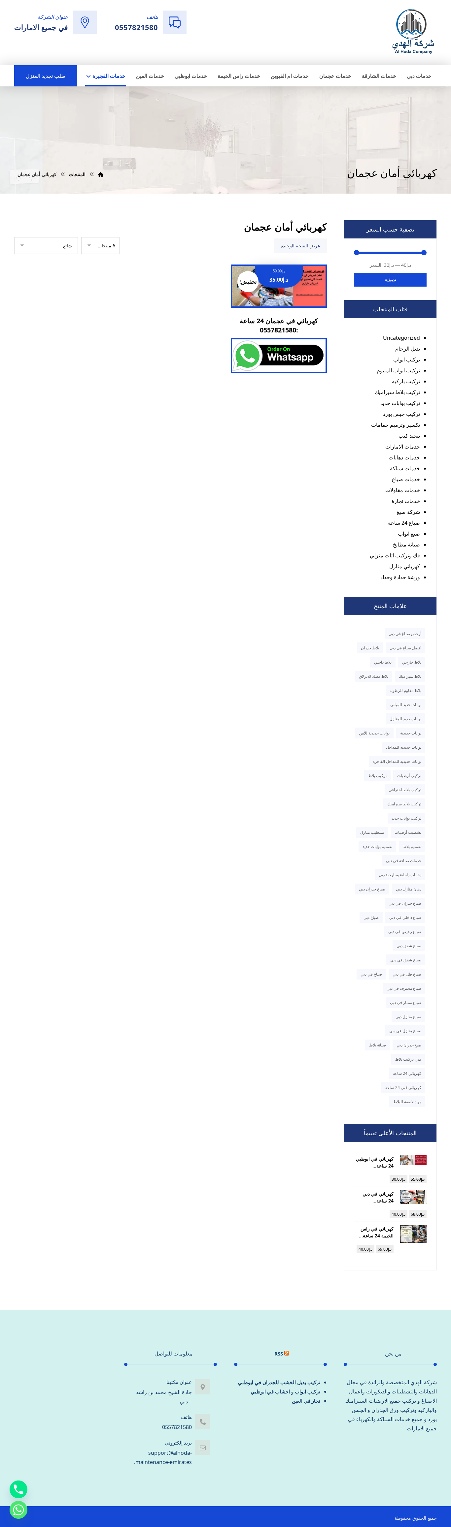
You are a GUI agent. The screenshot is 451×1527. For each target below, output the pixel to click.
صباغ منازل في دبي (405, 1031)
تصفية (390, 279)
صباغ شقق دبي (409, 946)
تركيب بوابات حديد (400, 403)
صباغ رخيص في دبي (404, 931)
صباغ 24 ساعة (404, 522)
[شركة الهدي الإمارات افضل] (413, 32)
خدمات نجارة (406, 501)
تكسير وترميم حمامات (395, 424)
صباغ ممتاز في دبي (405, 1002)
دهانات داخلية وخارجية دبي (400, 875)
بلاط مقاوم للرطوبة (405, 690)
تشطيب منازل (372, 832)
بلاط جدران (370, 648)
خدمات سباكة (405, 468)
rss (278, 1353)
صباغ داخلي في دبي (405, 917)
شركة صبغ (408, 511)
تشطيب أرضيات (408, 832)
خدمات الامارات (402, 446)
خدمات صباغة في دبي (403, 860)
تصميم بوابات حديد (377, 846)
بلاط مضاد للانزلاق (373, 676)
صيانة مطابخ (406, 544)
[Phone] (18, 1489)
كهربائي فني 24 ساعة (403, 1087)
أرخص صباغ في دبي (405, 634)
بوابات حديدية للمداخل (403, 747)
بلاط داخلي (383, 662)
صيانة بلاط (377, 1045)
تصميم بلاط (412, 846)
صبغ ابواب (409, 533)
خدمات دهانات (404, 457)
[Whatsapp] (18, 1510)
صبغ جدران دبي (409, 1045)
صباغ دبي (371, 917)
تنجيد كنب (409, 435)
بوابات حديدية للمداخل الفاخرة (397, 761)
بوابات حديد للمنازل (405, 719)
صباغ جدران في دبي (405, 903)
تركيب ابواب (406, 359)
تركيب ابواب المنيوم (398, 370)
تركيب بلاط (377, 775)
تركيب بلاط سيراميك (397, 392)
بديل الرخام (407, 348)
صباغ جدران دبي (372, 889)
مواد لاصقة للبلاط (407, 1102)
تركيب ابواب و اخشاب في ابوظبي (285, 1391)
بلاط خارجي (411, 662)
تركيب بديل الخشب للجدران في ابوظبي (279, 1382)
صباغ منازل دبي (408, 1016)
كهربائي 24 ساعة (407, 1073)
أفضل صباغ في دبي (405, 648)
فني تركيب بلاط (408, 1059)
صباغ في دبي (371, 974)
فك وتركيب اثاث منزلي (395, 555)
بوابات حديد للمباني (405, 704)
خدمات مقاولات (402, 490)
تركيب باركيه (406, 381)
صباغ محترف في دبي (404, 988)
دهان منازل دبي (408, 889)
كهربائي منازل (404, 566)
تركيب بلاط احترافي (405, 790)
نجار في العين (306, 1400)
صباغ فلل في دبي (407, 974)
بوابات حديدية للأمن (374, 733)
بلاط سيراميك (410, 676)
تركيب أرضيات (409, 775)
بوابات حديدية (410, 733)
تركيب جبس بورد (401, 414)
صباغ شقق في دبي (405, 960)
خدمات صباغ (406, 479)
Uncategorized (401, 337)
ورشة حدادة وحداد (400, 577)
